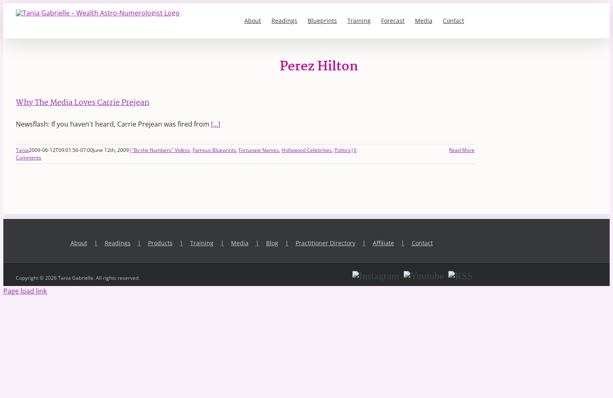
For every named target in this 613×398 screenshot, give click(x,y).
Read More (462, 150)
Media (240, 243)
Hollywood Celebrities (306, 150)
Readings (118, 243)
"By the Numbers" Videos (161, 150)
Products (160, 243)
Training (202, 243)
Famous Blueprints (214, 150)
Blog (272, 243)
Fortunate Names (259, 150)
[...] (215, 124)
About (78, 243)
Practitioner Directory (325, 243)
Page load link (25, 291)
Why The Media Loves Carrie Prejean (82, 103)
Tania (22, 150)
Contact (422, 243)
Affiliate (383, 243)
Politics (342, 150)
